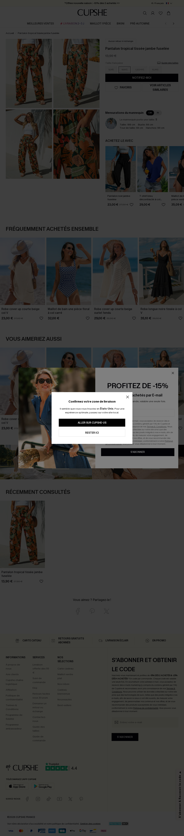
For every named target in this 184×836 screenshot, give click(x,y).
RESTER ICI (92, 433)
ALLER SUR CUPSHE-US (92, 422)
